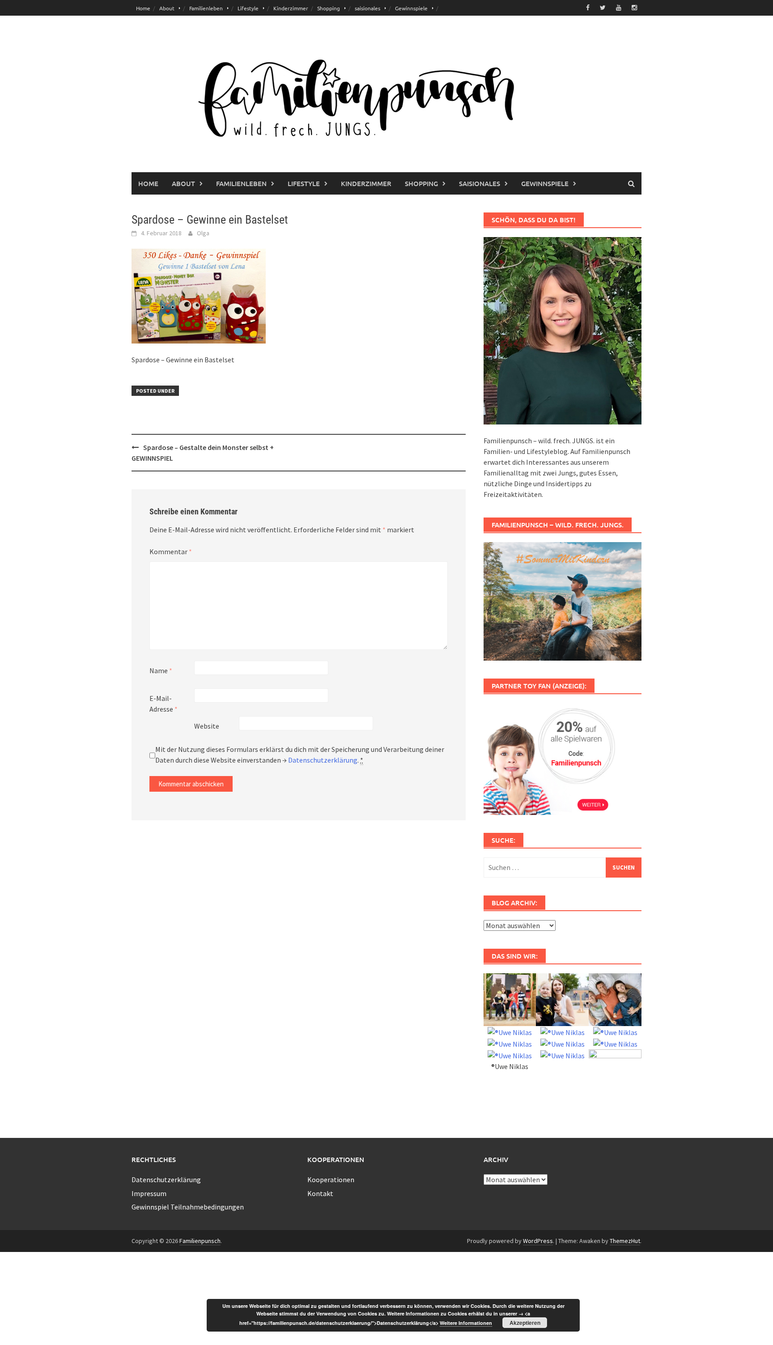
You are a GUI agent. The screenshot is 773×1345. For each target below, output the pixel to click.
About (166, 8)
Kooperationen (330, 1179)
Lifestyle (248, 8)
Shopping (328, 8)
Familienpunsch (200, 1241)
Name (160, 670)
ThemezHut (625, 1241)
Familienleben (206, 8)
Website (206, 725)
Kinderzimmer (290, 8)
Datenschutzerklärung (322, 759)
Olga (203, 233)
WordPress (538, 1241)
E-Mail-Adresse (163, 703)
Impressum (149, 1193)
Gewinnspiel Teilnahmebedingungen (188, 1206)
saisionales (367, 8)
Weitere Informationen (466, 1323)
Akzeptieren (525, 1323)
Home (143, 8)
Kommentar (170, 551)
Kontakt (320, 1193)
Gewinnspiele (411, 8)
